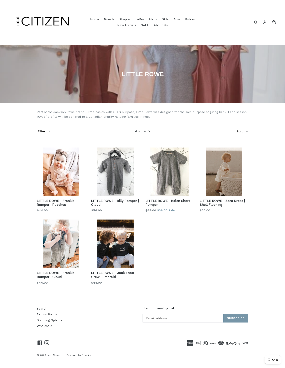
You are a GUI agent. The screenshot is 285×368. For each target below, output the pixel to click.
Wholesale (44, 326)
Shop (123, 19)
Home (94, 19)
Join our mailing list (158, 308)
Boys (177, 19)
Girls (165, 19)
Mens (153, 19)
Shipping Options (49, 320)
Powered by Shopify (78, 355)
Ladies (139, 19)
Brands (109, 19)
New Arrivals (126, 25)
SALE (145, 25)
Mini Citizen (54, 355)
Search (42, 308)
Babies (190, 19)
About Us (161, 25)
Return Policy (47, 314)
